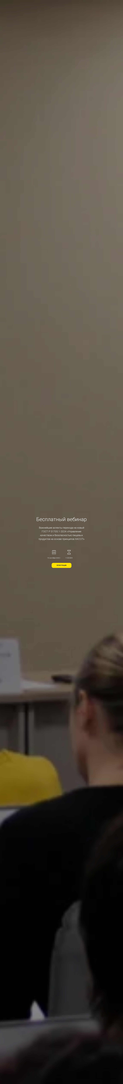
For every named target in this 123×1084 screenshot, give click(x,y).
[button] (61, 565)
